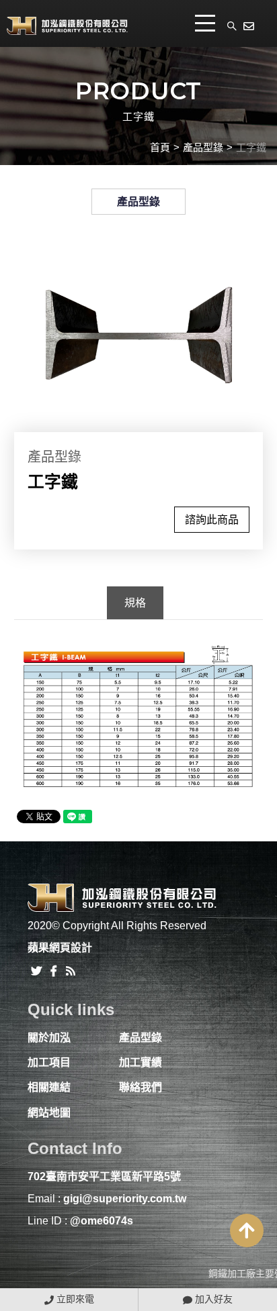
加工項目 (49, 1062)
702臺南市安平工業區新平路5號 (104, 1176)
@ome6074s (101, 1220)
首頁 (160, 147)
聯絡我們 (140, 1087)
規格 (135, 603)
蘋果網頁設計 (60, 947)
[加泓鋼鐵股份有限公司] (67, 25)
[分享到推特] (36, 970)
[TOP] (247, 1230)
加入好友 (212, 1299)
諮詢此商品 (212, 519)
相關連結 (49, 1087)
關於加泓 (49, 1037)
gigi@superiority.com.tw (124, 1198)
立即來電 (74, 1299)
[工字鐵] (139, 334)
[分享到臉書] (53, 970)
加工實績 (140, 1062)
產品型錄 (203, 147)
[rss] (70, 970)
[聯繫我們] (250, 25)
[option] (139, 334)
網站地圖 (49, 1112)
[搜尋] (232, 25)
